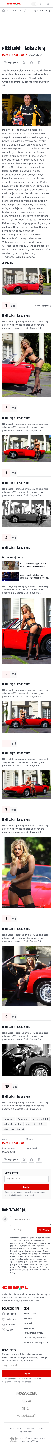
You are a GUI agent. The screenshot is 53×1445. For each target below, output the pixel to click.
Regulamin (9, 1195)
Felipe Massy (9, 223)
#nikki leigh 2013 (40, 1119)
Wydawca (29, 1328)
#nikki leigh (23, 1119)
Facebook (11, 1313)
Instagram (11, 1319)
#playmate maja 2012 (36, 1124)
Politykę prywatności (24, 1195)
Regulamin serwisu (33, 1332)
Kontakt (28, 1323)
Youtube (10, 1324)
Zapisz (26, 1187)
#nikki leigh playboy (13, 1124)
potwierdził (38, 189)
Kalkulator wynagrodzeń (36, 1342)
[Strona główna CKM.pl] (14, 4)
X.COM (9, 1329)
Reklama (28, 1318)
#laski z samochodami (14, 1129)
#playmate (8, 1119)
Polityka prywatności (35, 1337)
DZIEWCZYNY (16, 10)
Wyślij (45, 1230)
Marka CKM (30, 1313)
